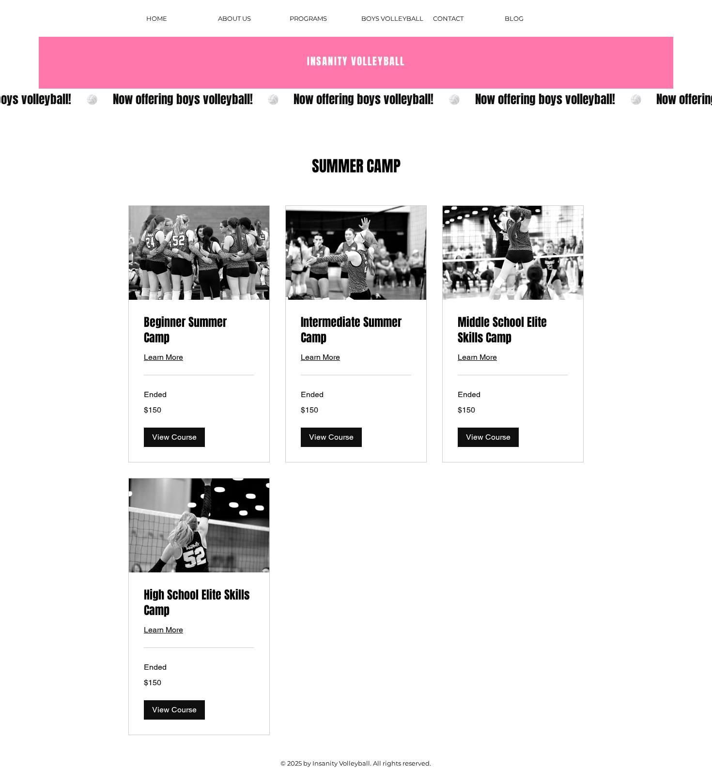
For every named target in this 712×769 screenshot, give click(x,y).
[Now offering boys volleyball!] (356, 99)
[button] (174, 437)
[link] (199, 330)
